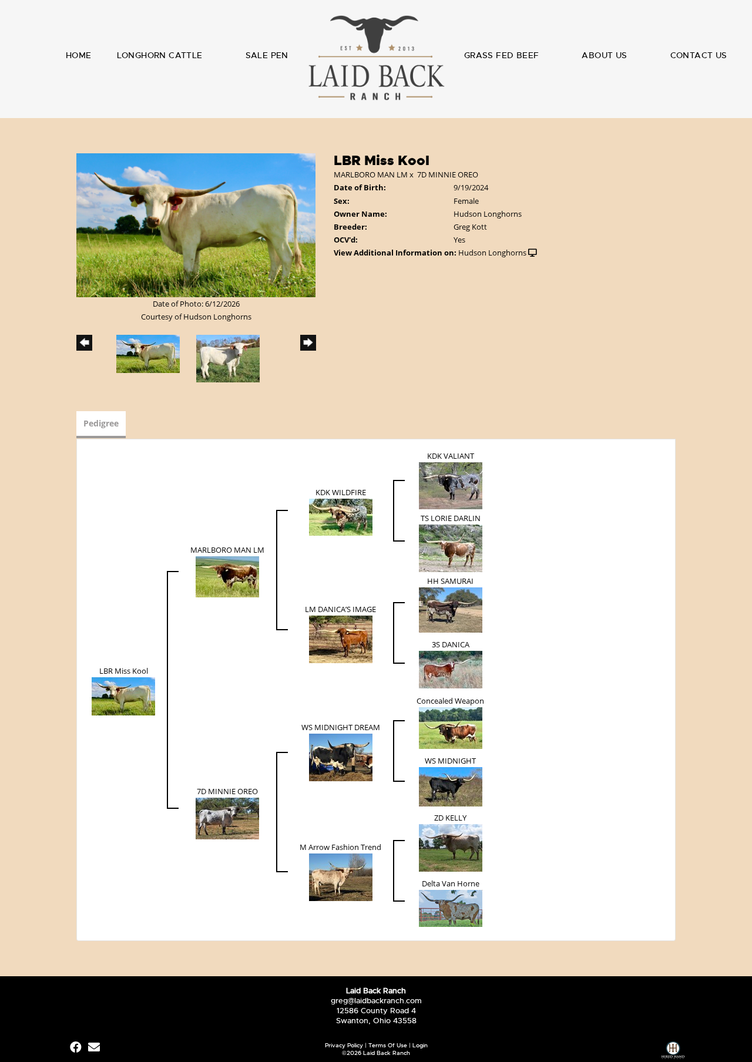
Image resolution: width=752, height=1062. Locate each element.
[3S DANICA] (450, 668)
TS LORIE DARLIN (451, 518)
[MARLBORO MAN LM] (227, 575)
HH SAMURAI (450, 581)
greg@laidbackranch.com (376, 1001)
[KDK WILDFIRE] (340, 516)
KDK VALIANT (450, 456)
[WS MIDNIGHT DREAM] (340, 756)
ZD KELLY (450, 817)
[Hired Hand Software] (673, 1051)
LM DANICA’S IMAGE (340, 609)
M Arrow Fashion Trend (340, 847)
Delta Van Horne (450, 883)
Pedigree (101, 423)
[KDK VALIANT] (450, 484)
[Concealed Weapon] (450, 727)
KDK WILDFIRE (340, 492)
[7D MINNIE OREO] (227, 817)
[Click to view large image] (195, 224)
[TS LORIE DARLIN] (450, 547)
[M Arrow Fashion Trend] (340, 876)
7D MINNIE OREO (447, 174)
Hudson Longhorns (492, 252)
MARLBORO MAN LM (371, 174)
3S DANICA (450, 644)
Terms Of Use (387, 1045)
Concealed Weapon (450, 700)
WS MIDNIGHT (450, 760)
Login (420, 1045)
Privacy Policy (344, 1045)
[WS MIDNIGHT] (450, 786)
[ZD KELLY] (450, 847)
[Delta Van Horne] (450, 907)
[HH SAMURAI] (450, 609)
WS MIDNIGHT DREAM (340, 727)
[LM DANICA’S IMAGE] (340, 638)
